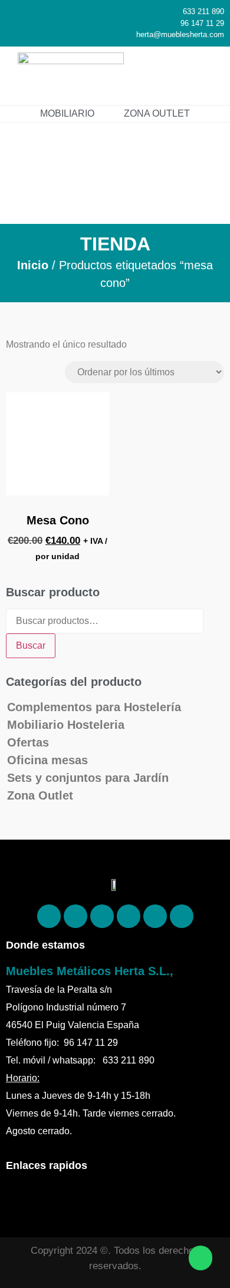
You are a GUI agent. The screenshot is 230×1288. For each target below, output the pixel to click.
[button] (204, 75)
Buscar (30, 645)
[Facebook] (49, 916)
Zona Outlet (40, 795)
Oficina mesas (47, 760)
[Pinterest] (75, 916)
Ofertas (28, 742)
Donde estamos (45, 945)
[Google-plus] (155, 916)
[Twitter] (128, 916)
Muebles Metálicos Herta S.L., (89, 971)
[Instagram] (102, 916)
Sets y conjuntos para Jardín (88, 777)
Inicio (32, 265)
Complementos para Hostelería (94, 707)
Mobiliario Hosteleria (65, 724)
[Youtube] (181, 916)
